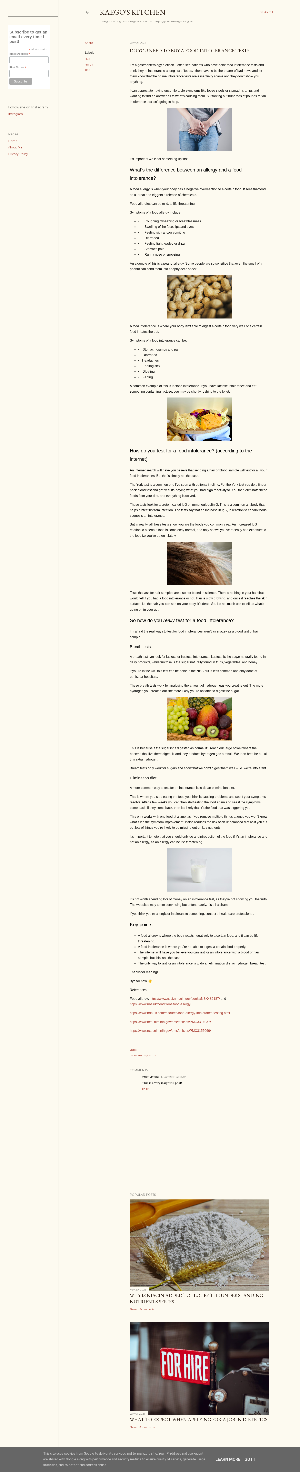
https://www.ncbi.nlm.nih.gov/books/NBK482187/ (185, 998)
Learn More (228, 1459)
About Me (15, 147)
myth (89, 64)
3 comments (147, 1427)
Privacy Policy (18, 154)
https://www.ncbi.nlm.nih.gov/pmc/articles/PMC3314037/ (170, 1022)
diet (87, 59)
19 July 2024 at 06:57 (173, 1076)
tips (87, 70)
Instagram (15, 114)
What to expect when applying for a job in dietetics (198, 1419)
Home (12, 141)
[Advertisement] (159, 1172)
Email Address (19, 54)
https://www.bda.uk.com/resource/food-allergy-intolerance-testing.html (180, 1013)
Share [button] (89, 43)
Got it (251, 1459)
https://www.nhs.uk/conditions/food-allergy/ (160, 1004)
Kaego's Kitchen (133, 12)
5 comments (147, 1309)
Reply (146, 1089)
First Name (17, 67)
